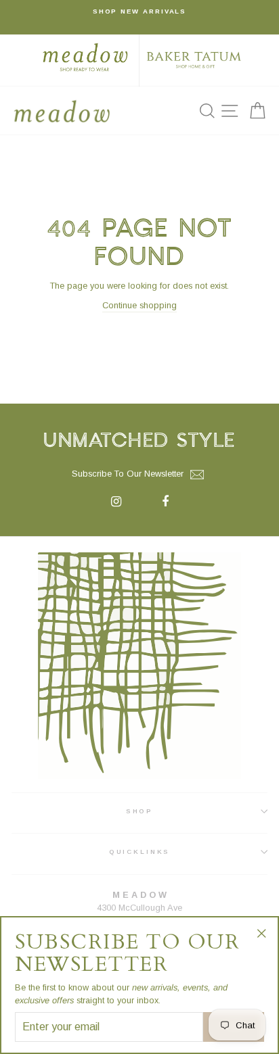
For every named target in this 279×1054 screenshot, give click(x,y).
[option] (139, 11)
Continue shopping (139, 305)
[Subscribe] (197, 474)
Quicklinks (140, 851)
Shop (139, 811)
